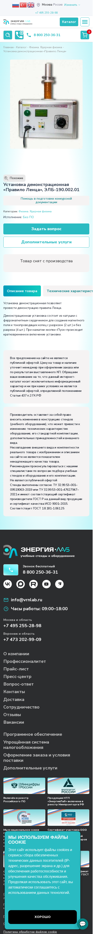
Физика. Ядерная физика (45, 47)
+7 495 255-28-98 (46, 12)
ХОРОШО (43, 917)
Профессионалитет (24, 661)
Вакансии (13, 722)
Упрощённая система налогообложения (26, 744)
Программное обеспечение (32, 734)
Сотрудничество (21, 707)
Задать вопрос (46, 228)
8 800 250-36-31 (47, 35)
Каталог (21, 47)
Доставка (13, 699)
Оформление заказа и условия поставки (36, 757)
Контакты (14, 692)
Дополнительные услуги (46, 242)
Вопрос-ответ (18, 684)
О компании (16, 654)
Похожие (14, 178)
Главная (8, 47)
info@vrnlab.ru (26, 600)
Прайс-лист (16, 669)
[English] (31, 5)
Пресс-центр (17, 677)
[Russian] (16, 5)
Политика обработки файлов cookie (30, 932)
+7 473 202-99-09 (22, 639)
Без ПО (28, 217)
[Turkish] (23, 5)
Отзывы (12, 715)
